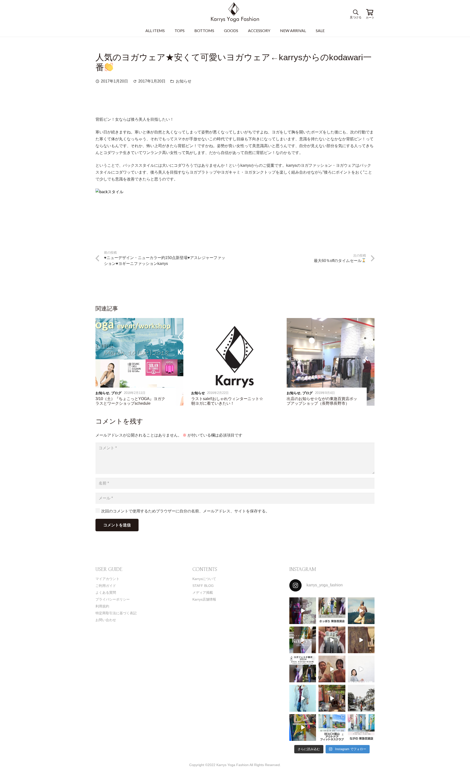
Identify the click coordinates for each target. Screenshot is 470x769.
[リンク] (235, 12)
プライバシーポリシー (112, 599)
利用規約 (102, 606)
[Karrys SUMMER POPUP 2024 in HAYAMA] (331, 698)
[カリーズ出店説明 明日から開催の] (361, 640)
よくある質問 (105, 592)
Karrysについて (204, 579)
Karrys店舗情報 (204, 599)
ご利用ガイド (105, 586)
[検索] (355, 12)
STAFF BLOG (203, 586)
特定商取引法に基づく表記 (116, 613)
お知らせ (183, 81)
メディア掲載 (202, 592)
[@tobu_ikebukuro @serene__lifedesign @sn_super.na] (302, 727)
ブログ (116, 393)
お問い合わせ (105, 620)
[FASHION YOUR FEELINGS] (361, 698)
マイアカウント (107, 579)
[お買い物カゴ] (370, 12)
